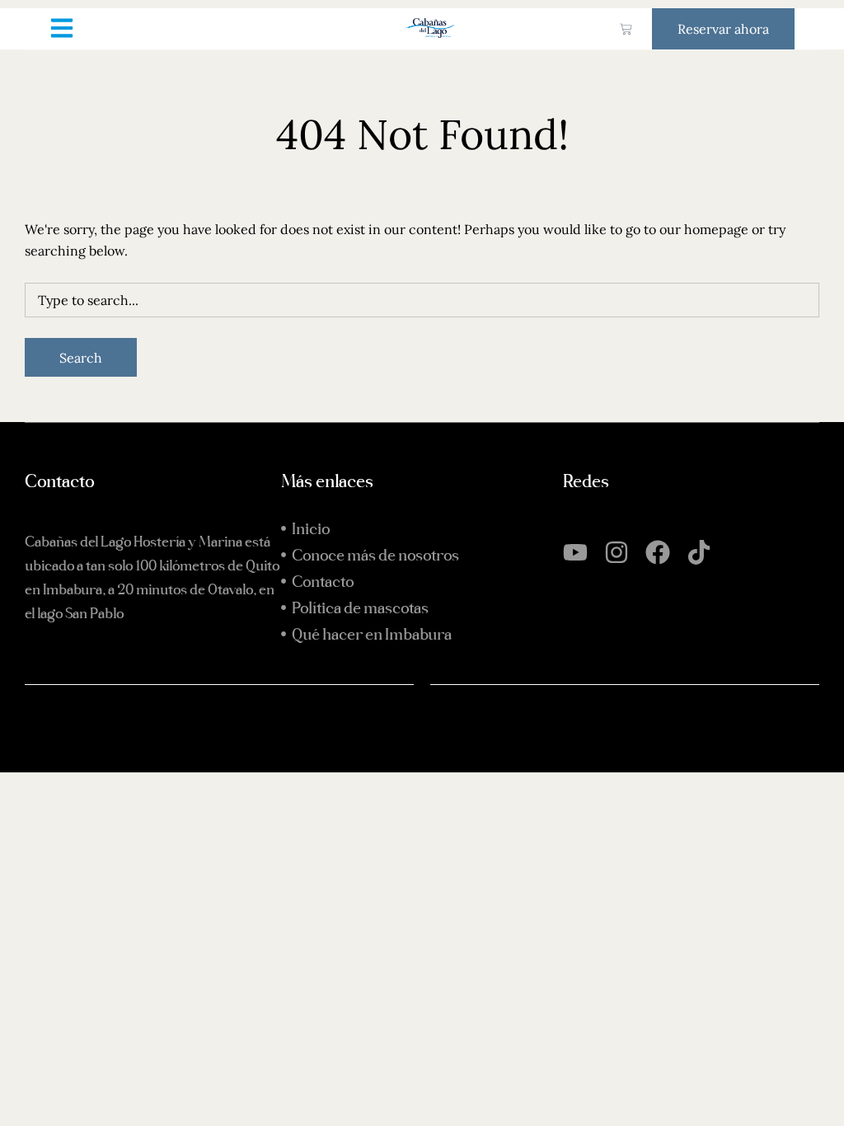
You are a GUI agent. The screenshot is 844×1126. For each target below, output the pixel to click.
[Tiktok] (699, 552)
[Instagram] (616, 552)
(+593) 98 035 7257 (148, 779)
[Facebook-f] (111, 834)
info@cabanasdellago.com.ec (174, 797)
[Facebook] (657, 552)
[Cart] (626, 29)
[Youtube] (575, 552)
